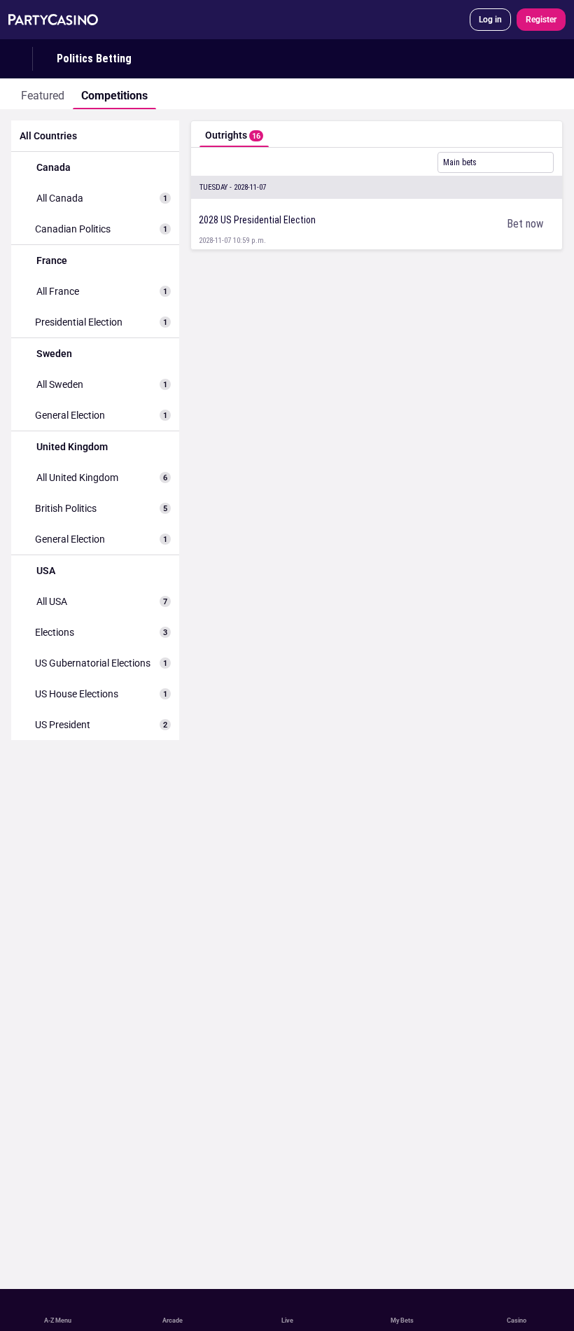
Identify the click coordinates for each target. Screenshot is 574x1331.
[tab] (43, 93)
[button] (376, 187)
